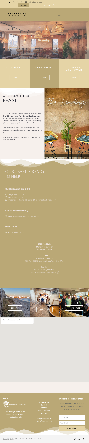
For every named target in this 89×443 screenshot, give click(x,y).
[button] (59, 14)
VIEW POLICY (44, 309)
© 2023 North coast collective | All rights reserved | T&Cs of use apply (22, 439)
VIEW (15, 78)
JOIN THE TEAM (74, 308)
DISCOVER (14, 308)
